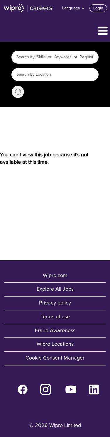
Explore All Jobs (55, 289)
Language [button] (71, 8)
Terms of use (55, 317)
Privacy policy (55, 303)
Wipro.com (55, 275)
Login (98, 8)
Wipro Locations (55, 344)
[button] (55, 31)
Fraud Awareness (55, 330)
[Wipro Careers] (28, 8)
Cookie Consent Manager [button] (55, 358)
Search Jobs (17, 91)
